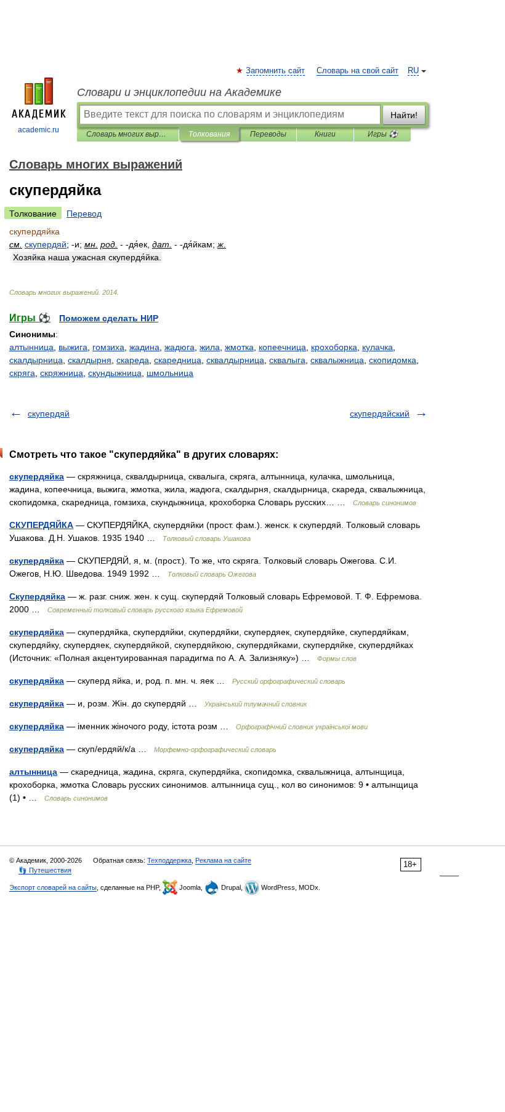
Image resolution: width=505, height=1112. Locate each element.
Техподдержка (169, 860)
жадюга (179, 347)
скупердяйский (380, 413)
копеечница (282, 347)
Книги (325, 134)
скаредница (177, 360)
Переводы (268, 134)
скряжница (61, 373)
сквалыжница (337, 360)
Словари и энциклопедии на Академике (179, 92)
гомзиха (108, 347)
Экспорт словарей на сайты (53, 887)
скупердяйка (36, 476)
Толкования (209, 134)
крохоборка (334, 347)
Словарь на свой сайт (357, 70)
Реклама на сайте (223, 860)
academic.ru (38, 130)
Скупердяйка (37, 596)
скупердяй (49, 413)
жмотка (239, 347)
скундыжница (115, 373)
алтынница (31, 347)
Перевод (84, 213)
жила (210, 347)
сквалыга (287, 360)
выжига (73, 347)
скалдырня (89, 360)
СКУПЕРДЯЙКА (41, 525)
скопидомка (392, 360)
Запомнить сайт (276, 70)
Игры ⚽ (383, 134)
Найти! (404, 115)
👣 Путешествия (44, 870)
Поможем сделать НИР (108, 318)
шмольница (170, 373)
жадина (144, 347)
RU (413, 70)
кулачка (377, 347)
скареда (132, 360)
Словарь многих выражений (127, 134)
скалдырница (36, 360)
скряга (22, 373)
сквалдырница (235, 360)
